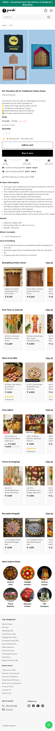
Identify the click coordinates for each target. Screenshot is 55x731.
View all (49, 263)
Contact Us (6, 690)
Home (4, 25)
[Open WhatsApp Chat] (48, 724)
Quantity (6, 129)
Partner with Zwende (10, 673)
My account (7, 693)
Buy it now (27, 153)
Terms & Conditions (10, 677)
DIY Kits (5, 627)
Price (4, 117)
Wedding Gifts (7, 631)
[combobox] (27, 17)
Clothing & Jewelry (9, 654)
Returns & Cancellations (11, 683)
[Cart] (46, 10)
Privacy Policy (8, 686)
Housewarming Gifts (10, 641)
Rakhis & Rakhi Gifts (10, 660)
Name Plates (7, 624)
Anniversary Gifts (9, 634)
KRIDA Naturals (8, 95)
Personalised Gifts (9, 644)
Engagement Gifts (9, 637)
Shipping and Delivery (11, 680)
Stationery (6, 657)
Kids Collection (8, 647)
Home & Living (8, 650)
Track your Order (9, 670)
